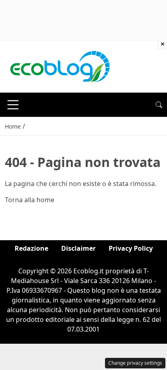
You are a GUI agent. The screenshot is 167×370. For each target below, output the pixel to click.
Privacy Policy (131, 248)
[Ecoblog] (59, 65)
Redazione (31, 248)
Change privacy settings (135, 362)
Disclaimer (78, 248)
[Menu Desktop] (13, 105)
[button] (159, 105)
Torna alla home (29, 199)
